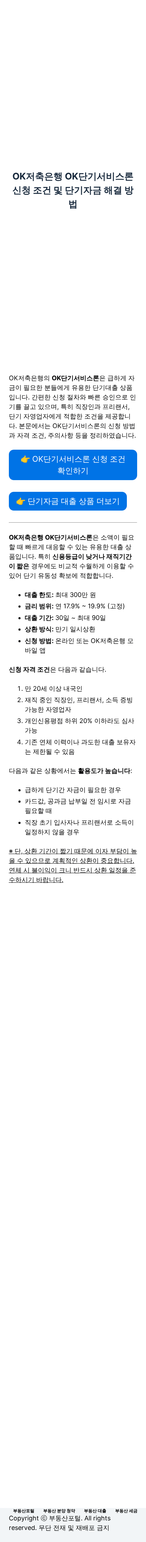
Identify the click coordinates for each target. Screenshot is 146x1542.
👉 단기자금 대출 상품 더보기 (68, 501)
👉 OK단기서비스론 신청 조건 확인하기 (73, 464)
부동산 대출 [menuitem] (95, 1510)
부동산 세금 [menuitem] (126, 1510)
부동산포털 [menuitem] (23, 1510)
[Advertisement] (73, 76)
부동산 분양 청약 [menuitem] (59, 1510)
